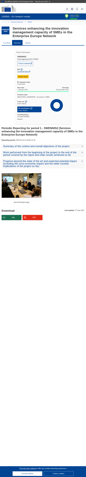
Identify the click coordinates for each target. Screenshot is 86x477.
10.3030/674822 (22, 71)
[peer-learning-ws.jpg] (21, 185)
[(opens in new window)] (9, 8)
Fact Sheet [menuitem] (6, 43)
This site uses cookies (27, 468)
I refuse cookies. (59, 473)
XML (13, 217)
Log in (67, 9)
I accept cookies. (27, 473)
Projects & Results (17, 22)
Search (77, 9)
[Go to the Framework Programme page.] (5, 30)
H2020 (29, 22)
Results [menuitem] (27, 43)
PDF (34, 217)
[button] (72, 9)
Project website (24, 64)
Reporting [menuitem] (17, 43)
